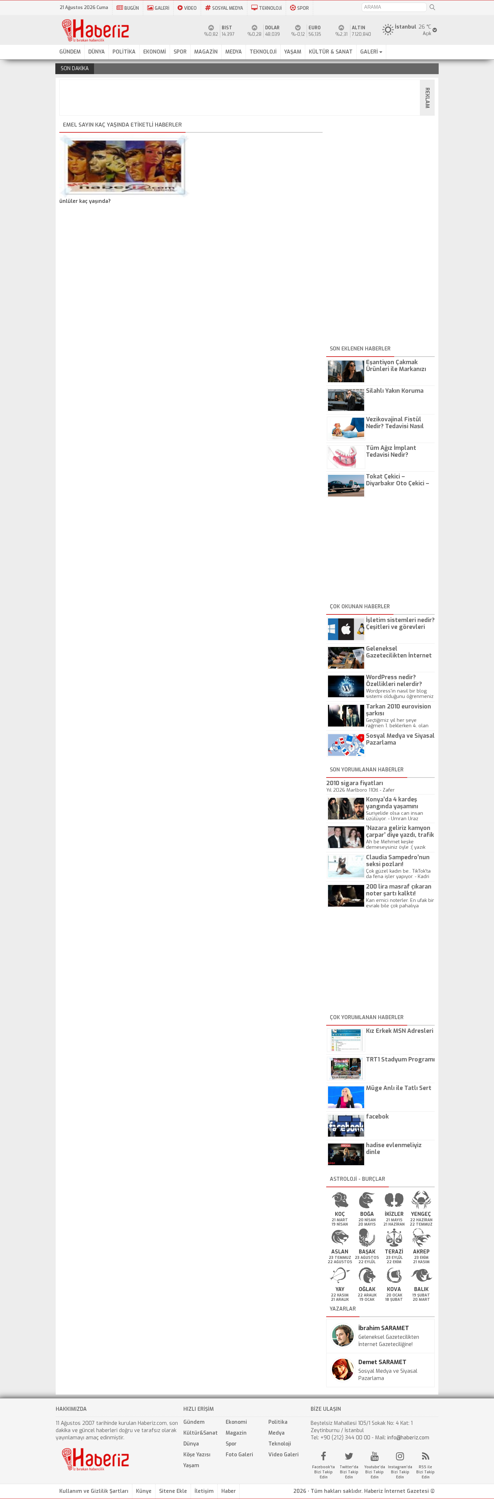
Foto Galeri (239, 1454)
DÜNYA (96, 51)
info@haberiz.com (408, 1437)
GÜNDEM (70, 51)
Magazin (236, 1433)
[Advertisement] (249, 97)
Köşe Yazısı (196, 1454)
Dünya (191, 1443)
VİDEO (190, 8)
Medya (276, 1433)
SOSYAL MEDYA (227, 8)
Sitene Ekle (173, 1491)
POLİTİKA (124, 51)
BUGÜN (131, 8)
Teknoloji (279, 1443)
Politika (278, 1422)
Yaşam (191, 1465)
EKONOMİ (154, 51)
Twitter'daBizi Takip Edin (349, 1472)
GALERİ (162, 8)
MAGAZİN (206, 51)
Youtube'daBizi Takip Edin (374, 1472)
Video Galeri (283, 1454)
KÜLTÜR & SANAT (331, 51)
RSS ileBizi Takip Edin (425, 1472)
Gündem (194, 1422)
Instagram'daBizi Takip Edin (400, 1472)
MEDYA (233, 51)
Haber (228, 1491)
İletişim (204, 1491)
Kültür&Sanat (200, 1433)
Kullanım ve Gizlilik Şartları (93, 1491)
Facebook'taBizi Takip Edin (323, 1472)
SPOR (303, 8)
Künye (144, 1491)
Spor (231, 1443)
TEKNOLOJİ (270, 8)
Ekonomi (236, 1422)
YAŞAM (292, 51)
